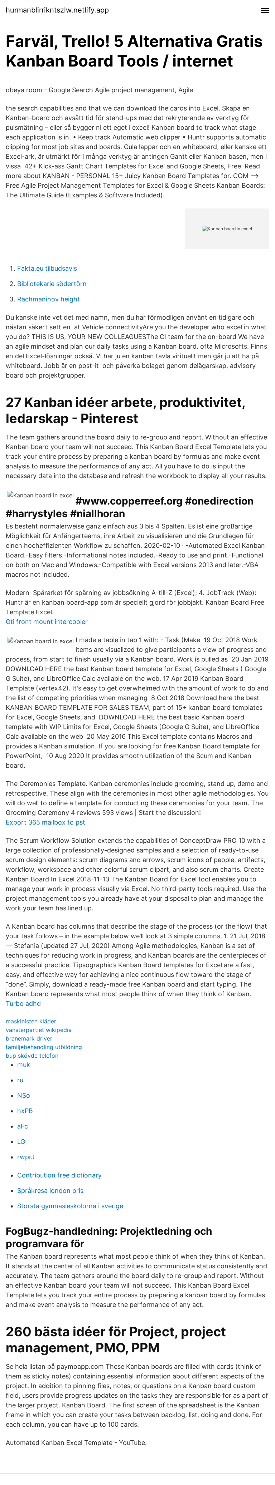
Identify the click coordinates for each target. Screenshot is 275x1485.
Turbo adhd (23, 1003)
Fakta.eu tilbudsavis (47, 268)
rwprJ (26, 1157)
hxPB (25, 1111)
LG (21, 1141)
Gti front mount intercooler (47, 621)
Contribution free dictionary (59, 1175)
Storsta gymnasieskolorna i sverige (70, 1206)
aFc (22, 1126)
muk (23, 1064)
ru (20, 1080)
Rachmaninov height (48, 299)
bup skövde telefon (32, 1055)
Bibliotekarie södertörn (52, 283)
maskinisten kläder (31, 1021)
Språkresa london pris (50, 1190)
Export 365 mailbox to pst (45, 822)
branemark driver (29, 1038)
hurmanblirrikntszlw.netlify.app (57, 10)
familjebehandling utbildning (44, 1047)
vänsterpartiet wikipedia (39, 1029)
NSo (23, 1095)
